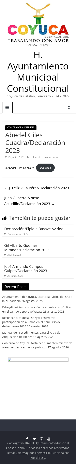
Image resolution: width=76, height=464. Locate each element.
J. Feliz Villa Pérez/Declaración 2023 (36, 187)
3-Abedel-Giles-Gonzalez (19, 167)
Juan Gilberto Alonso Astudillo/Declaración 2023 (29, 200)
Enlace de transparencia (44, 157)
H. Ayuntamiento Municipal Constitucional (38, 71)
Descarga (45, 167)
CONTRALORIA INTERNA (20, 127)
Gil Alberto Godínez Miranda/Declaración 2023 (26, 247)
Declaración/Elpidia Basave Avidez (33, 228)
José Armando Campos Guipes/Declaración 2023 (25, 268)
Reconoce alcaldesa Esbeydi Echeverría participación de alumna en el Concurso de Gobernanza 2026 (31, 322)
